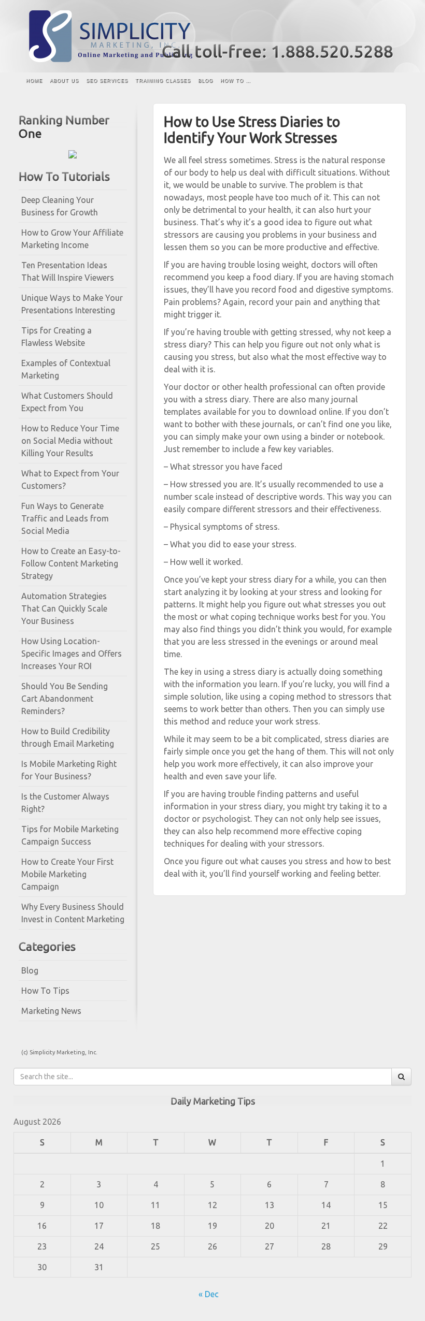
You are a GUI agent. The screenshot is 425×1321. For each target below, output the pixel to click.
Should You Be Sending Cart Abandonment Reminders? (64, 698)
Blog (205, 80)
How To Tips (45, 990)
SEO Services (107, 80)
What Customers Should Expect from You (67, 402)
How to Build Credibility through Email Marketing (67, 737)
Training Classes (163, 80)
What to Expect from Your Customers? (70, 479)
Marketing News (51, 1010)
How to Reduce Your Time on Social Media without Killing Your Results (70, 441)
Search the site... (393, 81)
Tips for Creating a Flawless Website (56, 336)
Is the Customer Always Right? (65, 803)
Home (34, 80)
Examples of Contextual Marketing (65, 369)
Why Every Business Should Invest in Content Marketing (72, 913)
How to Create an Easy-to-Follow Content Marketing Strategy (71, 563)
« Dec (209, 1294)
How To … (235, 80)
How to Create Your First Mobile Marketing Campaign (67, 874)
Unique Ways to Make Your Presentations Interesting (72, 304)
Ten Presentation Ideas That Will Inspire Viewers (67, 271)
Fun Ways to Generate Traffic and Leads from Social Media (65, 518)
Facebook (372, 30)
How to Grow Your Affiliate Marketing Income (72, 239)
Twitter (386, 30)
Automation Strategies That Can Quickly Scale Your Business (64, 608)
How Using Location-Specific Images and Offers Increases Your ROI (71, 653)
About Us (64, 80)
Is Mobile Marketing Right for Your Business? (69, 770)
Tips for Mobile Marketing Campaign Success (70, 835)
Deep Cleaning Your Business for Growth (59, 206)
